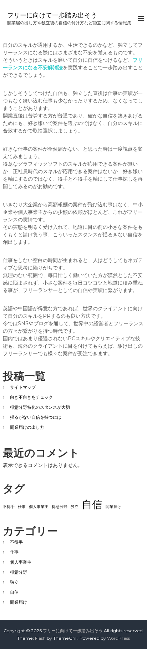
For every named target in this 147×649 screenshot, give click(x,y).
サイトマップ (23, 387)
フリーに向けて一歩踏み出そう (52, 15)
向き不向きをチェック (31, 397)
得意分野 (59, 506)
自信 (92, 504)
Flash (40, 638)
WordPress (118, 638)
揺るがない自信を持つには (35, 417)
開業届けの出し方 (27, 427)
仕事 (22, 506)
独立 (74, 506)
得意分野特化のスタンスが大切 (40, 407)
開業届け (113, 506)
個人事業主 (39, 506)
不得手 (9, 506)
